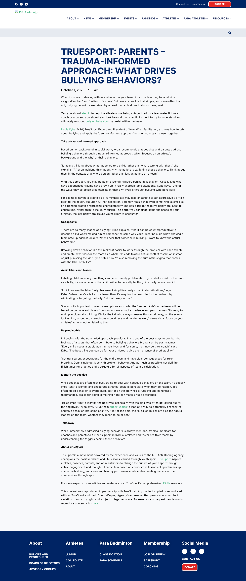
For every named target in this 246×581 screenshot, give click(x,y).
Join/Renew (198, 4)
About (71, 18)
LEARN (166, 483)
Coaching (151, 566)
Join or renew (155, 554)
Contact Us (182, 4)
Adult (70, 566)
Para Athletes (195, 18)
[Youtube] (201, 551)
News (88, 18)
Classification (111, 554)
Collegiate (74, 560)
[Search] (229, 32)
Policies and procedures (38, 556)
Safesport (152, 560)
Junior (71, 554)
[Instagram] (21, 4)
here (95, 503)
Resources (221, 18)
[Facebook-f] (184, 551)
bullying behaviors (97, 121)
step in (86, 113)
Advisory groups (42, 569)
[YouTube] (26, 4)
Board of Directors (44, 563)
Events (129, 18)
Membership (107, 18)
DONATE (220, 4)
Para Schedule (111, 560)
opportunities (118, 406)
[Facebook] (16, 4)
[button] (189, 567)
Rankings (148, 18)
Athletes (169, 18)
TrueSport (164, 459)
